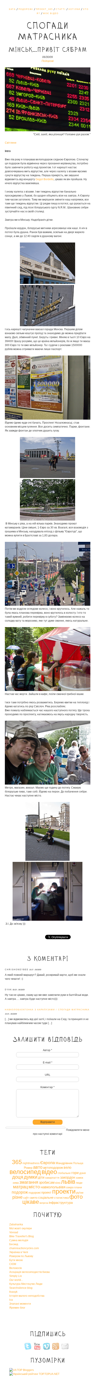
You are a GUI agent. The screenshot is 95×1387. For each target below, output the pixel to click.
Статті (61, 9)
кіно (57, 1182)
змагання (28, 1182)
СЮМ (12, 1264)
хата (12, 9)
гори (75, 1173)
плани (78, 1187)
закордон (67, 1177)
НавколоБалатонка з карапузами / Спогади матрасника (47, 1010)
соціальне (45, 1197)
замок (79, 1177)
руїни (79, 1192)
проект (46, 1192)
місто (34, 1186)
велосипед (25, 1171)
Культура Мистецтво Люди (25, 1283)
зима (16, 1182)
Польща (78, 1163)
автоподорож (53, 1167)
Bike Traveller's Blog (21, 1236)
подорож (20, 1192)
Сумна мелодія (18, 1240)
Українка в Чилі (18, 1252)
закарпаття (52, 1177)
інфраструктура (61, 1202)
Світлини (10, 142)
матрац (20, 1186)
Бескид (13, 1244)
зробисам (47, 1182)
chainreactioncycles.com (24, 1248)
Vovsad (13, 1232)
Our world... (16, 1279)
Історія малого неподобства (26, 1295)
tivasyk (13, 1291)
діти (41, 1177)
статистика (61, 1197)
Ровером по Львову (21, 1256)
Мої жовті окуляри (20, 1228)
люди (79, 1182)
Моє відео (51, 13)
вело (67, 1167)
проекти (64, 1191)
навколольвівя (53, 1187)
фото (76, 1196)
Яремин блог (17, 1307)
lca (11, 1299)
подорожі (34, 1192)
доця (17, 1177)
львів (68, 1181)
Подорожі (26, 9)
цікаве (30, 1202)
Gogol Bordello (45, 179)
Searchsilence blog (20, 1287)
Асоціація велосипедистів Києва (29, 1272)
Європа (47, 1162)
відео (49, 1171)
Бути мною (16, 1260)
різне (17, 1197)
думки (30, 1177)
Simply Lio (15, 1276)
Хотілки (74, 9)
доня (82, 1173)
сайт (26, 1197)
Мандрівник (64, 1163)
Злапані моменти (20, 1303)
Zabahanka (16, 1224)
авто (37, 1167)
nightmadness (31, 1163)
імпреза (44, 1203)
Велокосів (15, 1268)
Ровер (28, 1167)
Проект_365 (44, 9)
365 (17, 1162)
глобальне (64, 1173)
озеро (70, 1187)
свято (34, 1197)
